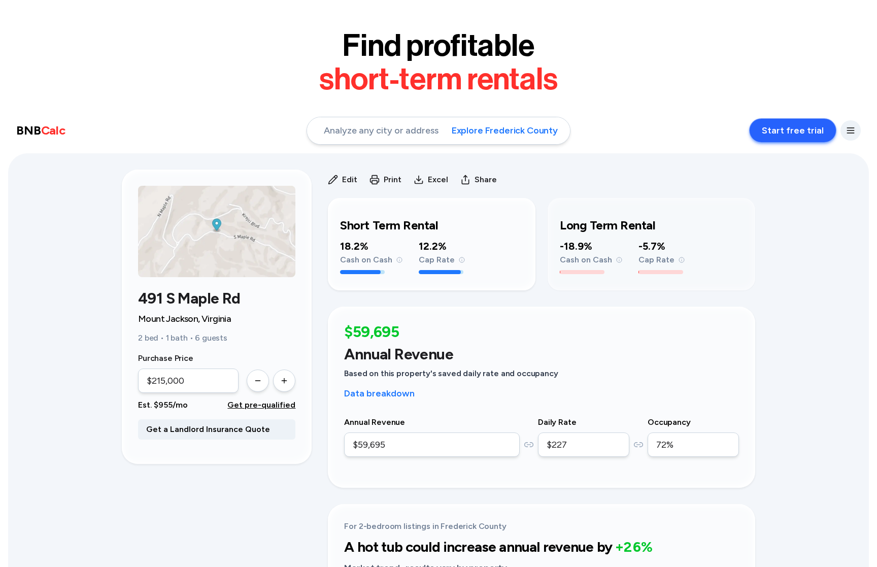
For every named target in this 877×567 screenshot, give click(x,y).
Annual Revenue (374, 422)
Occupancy (669, 422)
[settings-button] (850, 130)
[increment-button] (284, 381)
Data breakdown (379, 393)
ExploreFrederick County (505, 130)
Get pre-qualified (261, 405)
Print (392, 179)
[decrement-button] (258, 381)
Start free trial (793, 130)
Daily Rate (557, 422)
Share (486, 179)
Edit (349, 179)
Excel (438, 179)
